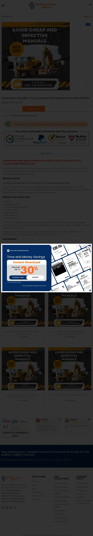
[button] (88, 247)
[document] (46, 268)
